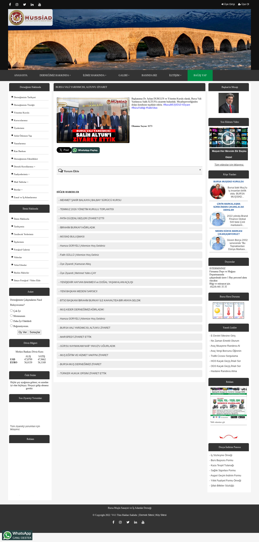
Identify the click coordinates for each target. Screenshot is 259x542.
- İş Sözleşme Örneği (220, 455)
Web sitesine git (217, 414)
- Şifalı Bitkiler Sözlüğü (221, 485)
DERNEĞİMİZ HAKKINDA (54, 75)
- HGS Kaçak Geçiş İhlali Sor (225, 361)
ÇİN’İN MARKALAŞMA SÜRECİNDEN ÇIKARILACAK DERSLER (228, 207)
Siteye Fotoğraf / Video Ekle (26, 280)
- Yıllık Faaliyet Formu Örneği (225, 480)
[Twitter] (26, 4)
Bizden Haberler (20, 273)
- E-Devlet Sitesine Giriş (222, 335)
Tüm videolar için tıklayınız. (229, 164)
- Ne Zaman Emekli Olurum (224, 340)
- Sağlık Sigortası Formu (222, 470)
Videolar (17, 257)
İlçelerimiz (18, 242)
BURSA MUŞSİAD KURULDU (228, 181)
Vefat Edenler (19, 265)
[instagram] (18, 4)
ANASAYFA (21, 75)
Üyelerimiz (18, 128)
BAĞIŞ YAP (200, 75)
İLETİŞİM (174, 75)
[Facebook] (11, 4)
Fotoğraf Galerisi (21, 249)
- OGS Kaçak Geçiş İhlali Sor (225, 366)
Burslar (16, 189)
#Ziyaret (186, 104)
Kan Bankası (19, 151)
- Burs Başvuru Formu (221, 460)
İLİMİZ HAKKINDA (93, 75)
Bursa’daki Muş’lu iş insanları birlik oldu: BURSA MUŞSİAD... (237, 192)
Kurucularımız (20, 120)
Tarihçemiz (18, 226)
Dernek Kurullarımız (22, 166)
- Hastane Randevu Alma (223, 371)
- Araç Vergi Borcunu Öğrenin (225, 351)
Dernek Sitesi (146, 515)
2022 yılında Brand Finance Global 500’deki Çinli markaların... (237, 221)
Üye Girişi (229, 4)
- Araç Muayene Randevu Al (224, 345)
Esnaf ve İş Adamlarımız (24, 197)
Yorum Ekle (71, 171)
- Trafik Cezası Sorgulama (223, 356)
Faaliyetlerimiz (20, 174)
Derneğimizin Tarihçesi (24, 97)
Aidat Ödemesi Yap (22, 136)
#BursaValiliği (138, 107)
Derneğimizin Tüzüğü (23, 105)
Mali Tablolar (19, 182)
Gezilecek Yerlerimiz (22, 234)
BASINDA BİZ (149, 75)
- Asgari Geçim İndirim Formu (225, 475)
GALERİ (123, 75)
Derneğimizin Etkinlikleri (25, 159)
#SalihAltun (151, 107)
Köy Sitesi (161, 515)
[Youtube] (40, 4)
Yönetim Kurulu (20, 112)
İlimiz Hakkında (20, 219)
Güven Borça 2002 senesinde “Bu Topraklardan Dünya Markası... (237, 245)
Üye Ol (245, 4)
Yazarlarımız (19, 143)
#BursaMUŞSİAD (172, 104)
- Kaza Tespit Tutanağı (221, 465)
